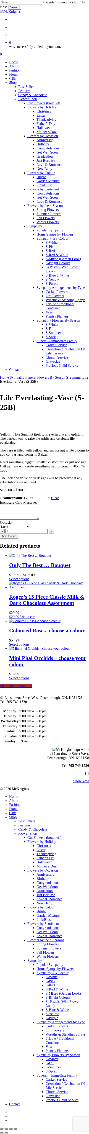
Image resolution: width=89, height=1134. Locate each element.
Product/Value (11, 498)
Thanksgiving (46, 854)
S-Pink (50, 981)
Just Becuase (46, 895)
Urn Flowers (55, 1030)
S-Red (50, 985)
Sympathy (17, 377)
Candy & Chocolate (32, 829)
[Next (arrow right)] (6, 1133)
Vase (49, 1047)
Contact (14, 1104)
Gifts (12, 813)
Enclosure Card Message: (18, 502)
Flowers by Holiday (41, 842)
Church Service (57, 1092)
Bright (41, 911)
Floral (13, 809)
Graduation (45, 891)
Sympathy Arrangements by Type (61, 1022)
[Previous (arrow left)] (2, 1133)
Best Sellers (26, 821)
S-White (52, 977)
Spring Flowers (48, 944)
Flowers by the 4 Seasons (45, 940)
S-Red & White (57, 989)
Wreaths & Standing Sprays (65, 1034)
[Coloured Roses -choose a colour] (34, 621)
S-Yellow (52, 1014)
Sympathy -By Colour (52, 973)
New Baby (44, 903)
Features (24, 825)
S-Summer (73, 377)
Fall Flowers (46, 952)
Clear (55, 498)
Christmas (44, 846)
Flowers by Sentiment (43, 924)
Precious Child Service (62, 1100)
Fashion (15, 805)
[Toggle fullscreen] (6, 1129)
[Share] (11, 1129)
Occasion (6, 522)
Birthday (43, 878)
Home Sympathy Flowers (55, 969)
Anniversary (45, 874)
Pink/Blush (44, 919)
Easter (41, 850)
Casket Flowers (57, 1026)
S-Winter (52, 1059)
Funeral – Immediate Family (57, 1075)
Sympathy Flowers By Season (58, 1055)
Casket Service (56, 1079)
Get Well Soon (47, 887)
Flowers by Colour (41, 907)
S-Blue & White (57, 1010)
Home (4, 377)
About (13, 801)
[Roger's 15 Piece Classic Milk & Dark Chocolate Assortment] (49, 587)
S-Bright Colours (58, 997)
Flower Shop (27, 833)
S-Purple (52, 1018)
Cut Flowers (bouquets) (44, 837)
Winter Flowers (48, 956)
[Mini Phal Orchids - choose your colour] (39, 648)
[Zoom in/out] (2, 1129)
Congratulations (48, 883)
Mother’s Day (47, 866)
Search (14, 7)
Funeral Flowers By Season (45, 377)
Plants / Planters (57, 1051)
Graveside (53, 1096)
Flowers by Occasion (42, 870)
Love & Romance (49, 899)
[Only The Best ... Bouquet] (30, 555)
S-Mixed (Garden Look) (63, 993)
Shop (13, 817)
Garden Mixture (48, 915)
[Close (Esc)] (15, 1129)
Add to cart (9, 536)
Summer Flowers (49, 948)
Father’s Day (46, 858)
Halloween (44, 862)
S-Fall (50, 1063)
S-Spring (52, 1071)
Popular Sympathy (50, 965)
